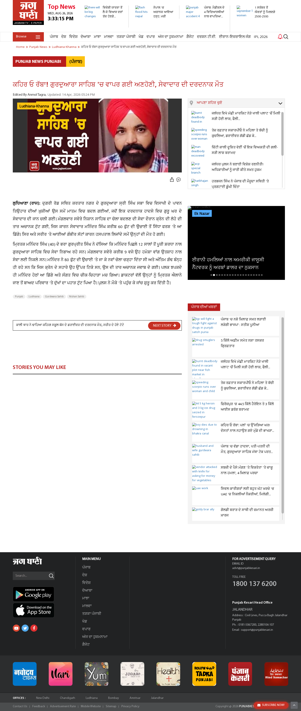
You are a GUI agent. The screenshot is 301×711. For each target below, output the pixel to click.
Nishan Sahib (76, 296)
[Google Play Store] (44, 594)
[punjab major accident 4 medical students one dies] (205, 29)
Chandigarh (67, 698)
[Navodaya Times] (25, 674)
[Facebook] (33, 628)
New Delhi (42, 698)
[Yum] (96, 674)
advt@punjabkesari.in (246, 568)
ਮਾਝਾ (97, 36)
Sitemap (111, 706)
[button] (241, 103)
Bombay (113, 698)
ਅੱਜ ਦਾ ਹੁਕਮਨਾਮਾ (170, 36)
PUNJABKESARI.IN (250, 706)
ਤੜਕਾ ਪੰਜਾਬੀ (126, 36)
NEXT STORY (162, 325)
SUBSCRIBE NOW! (273, 705)
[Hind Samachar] (276, 674)
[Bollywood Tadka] (204, 674)
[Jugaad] (132, 674)
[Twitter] (25, 628)
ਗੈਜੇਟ (190, 36)
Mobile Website (91, 706)
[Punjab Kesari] (240, 674)
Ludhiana (34, 296)
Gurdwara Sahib (54, 296)
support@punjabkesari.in (257, 630)
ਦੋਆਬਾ (86, 36)
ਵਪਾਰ (151, 36)
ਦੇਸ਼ (63, 36)
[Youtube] (16, 628)
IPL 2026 (261, 36)
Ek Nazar (202, 213)
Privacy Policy (130, 706)
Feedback (38, 706)
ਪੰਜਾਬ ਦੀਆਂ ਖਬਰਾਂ (204, 307)
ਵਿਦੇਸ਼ (73, 36)
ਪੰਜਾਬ (54, 36)
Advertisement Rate (63, 706)
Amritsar (135, 698)
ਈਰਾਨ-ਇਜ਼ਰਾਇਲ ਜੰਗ (235, 36)
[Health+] (168, 674)
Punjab (19, 296)
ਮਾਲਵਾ (108, 36)
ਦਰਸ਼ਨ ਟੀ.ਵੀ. (206, 36)
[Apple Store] (44, 610)
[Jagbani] (33, 563)
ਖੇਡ (141, 36)
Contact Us (20, 706)
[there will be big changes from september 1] (104, 25)
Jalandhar (157, 698)
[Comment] (179, 179)
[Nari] (60, 674)
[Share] (172, 179)
